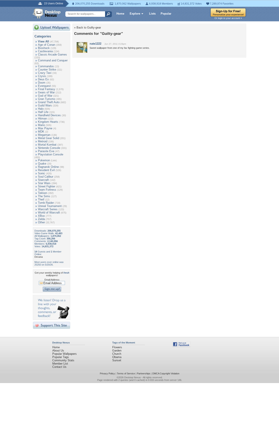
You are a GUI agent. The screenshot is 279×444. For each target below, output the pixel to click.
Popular (166, 13)
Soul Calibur (45, 176)
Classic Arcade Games (52, 54)
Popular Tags (60, 357)
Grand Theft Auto (49, 102)
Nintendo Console (49, 148)
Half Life (43, 112)
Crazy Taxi (44, 72)
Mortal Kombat (47, 144)
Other (41, 222)
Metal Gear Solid (48, 138)
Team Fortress (47, 189)
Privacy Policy (107, 373)
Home (120, 13)
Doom (41, 82)
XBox (41, 215)
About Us (58, 350)
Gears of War (46, 92)
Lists (152, 13)
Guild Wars (45, 105)
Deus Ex (43, 79)
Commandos (46, 66)
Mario (41, 125)
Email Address (52, 279)
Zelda (41, 219)
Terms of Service (126, 373)
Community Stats (63, 360)
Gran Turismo (46, 99)
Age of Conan (46, 44)
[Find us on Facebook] (181, 346)
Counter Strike (47, 69)
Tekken (42, 193)
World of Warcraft (49, 212)
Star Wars (44, 183)
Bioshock (44, 48)
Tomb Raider (46, 202)
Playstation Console (50, 154)
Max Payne (45, 128)
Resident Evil (46, 170)
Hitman (42, 118)
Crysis (42, 76)
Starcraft (43, 180)
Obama (116, 357)
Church (116, 353)
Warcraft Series (48, 209)
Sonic (41, 173)
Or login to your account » (228, 18)
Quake (42, 163)
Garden (116, 350)
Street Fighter (46, 186)
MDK (41, 131)
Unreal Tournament (50, 206)
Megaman (44, 134)
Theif (41, 199)
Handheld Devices (49, 115)
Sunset (116, 360)
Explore (135, 13)
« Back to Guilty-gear (87, 27)
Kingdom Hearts (48, 121)
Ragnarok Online (48, 166)
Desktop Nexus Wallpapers (47, 13)
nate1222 (95, 43)
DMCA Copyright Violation (165, 373)
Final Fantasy (46, 89)
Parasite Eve (46, 151)
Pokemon (44, 160)
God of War (45, 95)
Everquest (44, 85)
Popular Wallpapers (64, 353)
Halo (41, 108)
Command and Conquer (53, 60)
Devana (38, 257)
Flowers (117, 347)
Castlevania (45, 51)
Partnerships (143, 373)
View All (43, 41)
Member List (60, 363)
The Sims (44, 196)
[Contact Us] (52, 317)
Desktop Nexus (132, 377)
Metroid (42, 141)
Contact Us (59, 366)
